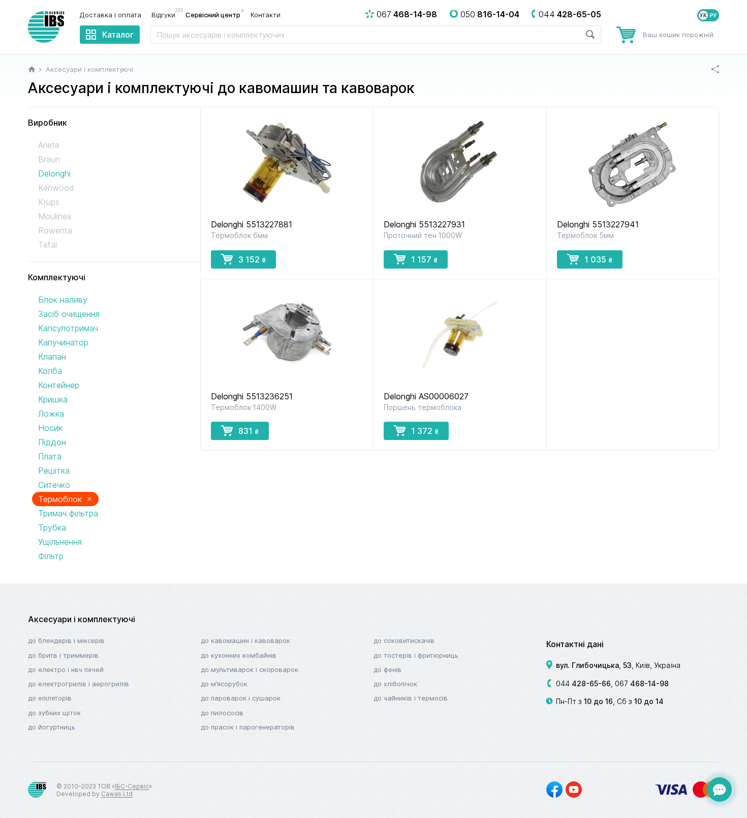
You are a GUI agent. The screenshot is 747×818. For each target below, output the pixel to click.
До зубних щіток (54, 713)
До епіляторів (50, 698)
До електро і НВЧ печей (66, 669)
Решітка (54, 470)
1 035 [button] (598, 259)
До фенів (387, 669)
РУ (713, 15)
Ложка (51, 413)
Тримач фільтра (68, 513)
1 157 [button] (424, 259)
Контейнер (58, 385)
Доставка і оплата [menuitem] (110, 15)
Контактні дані (575, 644)
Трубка (52, 527)
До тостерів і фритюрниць (416, 655)
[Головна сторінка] (32, 69)
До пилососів (222, 713)
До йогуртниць (51, 727)
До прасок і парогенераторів (248, 727)
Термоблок (65, 498)
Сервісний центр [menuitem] (212, 15)
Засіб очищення (69, 314)
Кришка (53, 399)
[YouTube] (574, 789)
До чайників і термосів (411, 698)
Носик (50, 428)
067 (642, 683)
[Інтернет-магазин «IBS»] (46, 27)
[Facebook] (554, 789)
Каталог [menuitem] (118, 35)
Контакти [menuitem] (266, 15)
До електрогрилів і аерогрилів (78, 684)
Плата (49, 456)
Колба (50, 371)
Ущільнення (60, 542)
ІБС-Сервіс (132, 786)
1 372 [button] (425, 431)
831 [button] (248, 431)
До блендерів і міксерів (66, 640)
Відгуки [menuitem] (165, 14)
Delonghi (54, 173)
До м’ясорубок (224, 684)
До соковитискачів (404, 640)
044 (583, 683)
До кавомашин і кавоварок (245, 640)
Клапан (52, 357)
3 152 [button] (252, 259)
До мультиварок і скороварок (249, 669)
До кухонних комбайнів (238, 655)
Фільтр (51, 556)
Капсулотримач (68, 328)
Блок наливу (62, 300)
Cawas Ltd (117, 794)
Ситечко (54, 485)
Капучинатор (63, 342)
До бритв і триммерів (63, 655)
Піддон (52, 442)
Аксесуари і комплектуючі (81, 619)
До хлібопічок (395, 684)
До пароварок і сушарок (241, 698)
